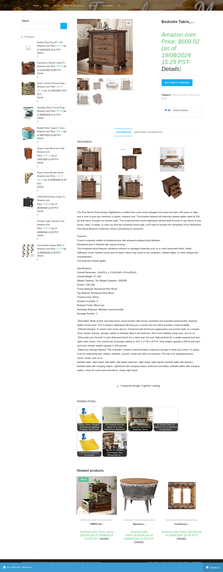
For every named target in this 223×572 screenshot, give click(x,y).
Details (170, 69)
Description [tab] (123, 132)
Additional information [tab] (148, 132)
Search (25, 21)
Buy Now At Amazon (177, 83)
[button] (128, 23)
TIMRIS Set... (97, 524)
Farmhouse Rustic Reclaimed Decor (97, 520)
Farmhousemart (13, 5)
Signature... (139, 524)
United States (180, 110)
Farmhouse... (181, 524)
